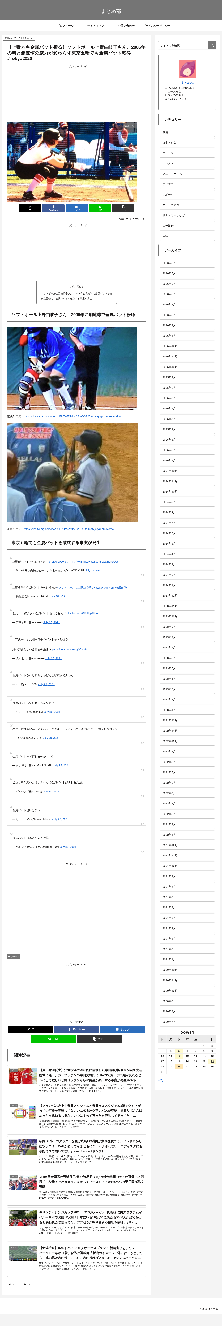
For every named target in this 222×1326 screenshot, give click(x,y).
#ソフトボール (74, 561)
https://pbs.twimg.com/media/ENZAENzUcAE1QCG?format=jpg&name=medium (73, 416)
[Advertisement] (76, 93)
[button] (123, 208)
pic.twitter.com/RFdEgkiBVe (81, 613)
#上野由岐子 (83, 587)
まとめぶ (187, 82)
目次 (72, 286)
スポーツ (15, 949)
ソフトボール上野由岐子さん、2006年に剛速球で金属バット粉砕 (76, 293)
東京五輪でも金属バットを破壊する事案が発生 (66, 298)
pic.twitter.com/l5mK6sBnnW (109, 587)
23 (212, 1061)
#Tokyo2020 (56, 561)
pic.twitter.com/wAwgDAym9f (69, 649)
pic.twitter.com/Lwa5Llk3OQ (100, 561)
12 (179, 1056)
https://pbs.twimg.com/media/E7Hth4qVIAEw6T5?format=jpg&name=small (69, 529)
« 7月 (161, 1080)
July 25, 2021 (93, 570)
